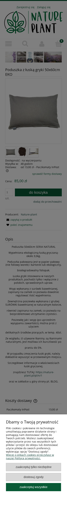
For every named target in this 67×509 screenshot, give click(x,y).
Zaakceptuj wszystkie (33, 487)
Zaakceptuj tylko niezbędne (34, 467)
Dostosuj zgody (34, 477)
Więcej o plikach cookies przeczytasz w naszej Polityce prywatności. (30, 456)
